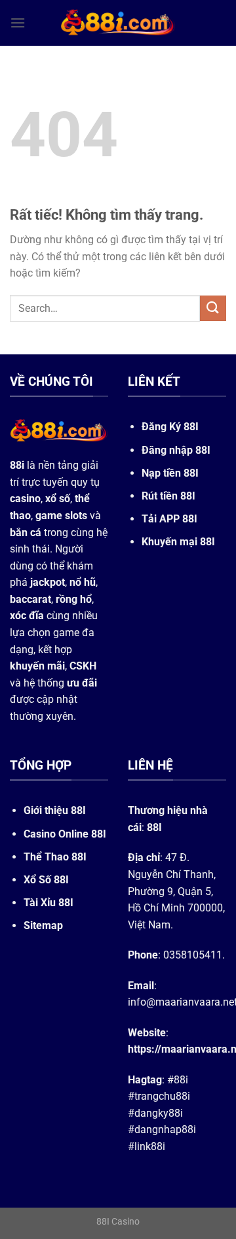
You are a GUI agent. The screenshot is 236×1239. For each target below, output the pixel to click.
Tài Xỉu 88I (48, 902)
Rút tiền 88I (168, 496)
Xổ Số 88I (46, 880)
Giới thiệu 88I (55, 810)
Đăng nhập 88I (176, 450)
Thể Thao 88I (55, 857)
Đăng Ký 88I (170, 426)
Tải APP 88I (169, 519)
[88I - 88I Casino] (118, 22)
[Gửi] (213, 308)
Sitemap (43, 925)
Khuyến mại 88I (178, 541)
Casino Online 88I (65, 834)
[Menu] (18, 23)
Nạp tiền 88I (170, 473)
